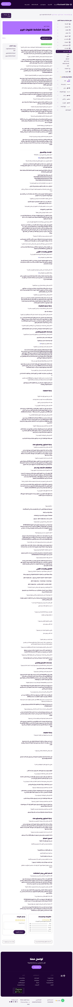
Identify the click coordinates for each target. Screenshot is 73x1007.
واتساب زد (66, 39)
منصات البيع (60, 14)
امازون (68, 56)
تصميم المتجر (66, 45)
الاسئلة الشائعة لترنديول (10, 56)
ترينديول (67, 59)
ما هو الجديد (22, 980)
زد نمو (65, 95)
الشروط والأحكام (21, 982)
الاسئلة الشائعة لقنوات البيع (10, 49)
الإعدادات (67, 48)
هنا (40, 344)
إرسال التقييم (19, 932)
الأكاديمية (50, 4)
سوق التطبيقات (63, 92)
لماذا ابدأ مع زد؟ (50, 978)
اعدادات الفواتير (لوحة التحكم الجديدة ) (42, 941)
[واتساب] (62, 1000)
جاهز (68, 66)
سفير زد (67, 71)
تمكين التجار (36, 978)
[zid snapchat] (15, 1002)
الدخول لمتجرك (5, 4)
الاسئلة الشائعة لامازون (10, 53)
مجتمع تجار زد (43, 4)
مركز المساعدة (67, 14)
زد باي (65, 88)
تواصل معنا (27, 4)
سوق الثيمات (63, 106)
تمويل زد (64, 103)
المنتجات (67, 27)
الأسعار (52, 985)
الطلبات (67, 30)
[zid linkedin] (9, 1002)
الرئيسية (56, 4)
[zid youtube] (11, 1002)
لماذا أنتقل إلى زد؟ (50, 980)
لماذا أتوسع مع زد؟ (49, 982)
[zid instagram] (13, 1002)
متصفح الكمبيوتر (45, 38)
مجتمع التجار (36, 980)
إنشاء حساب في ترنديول (9, 941)
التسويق (67, 36)
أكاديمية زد (37, 985)
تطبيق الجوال (68, 110)
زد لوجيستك (63, 84)
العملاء (67, 33)
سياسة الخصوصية (21, 985)
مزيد (68, 54)
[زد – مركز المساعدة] (65, 3)
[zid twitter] (17, 1002)
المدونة (37, 982)
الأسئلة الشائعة (35, 4)
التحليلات (67, 68)
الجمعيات (67, 42)
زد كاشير (64, 99)
